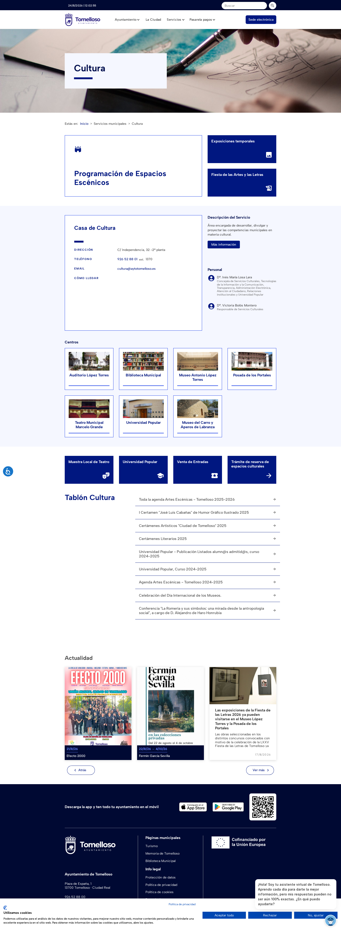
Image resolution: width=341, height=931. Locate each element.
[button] (127, 19)
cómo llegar (86, 278)
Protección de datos (160, 877)
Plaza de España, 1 (78, 884)
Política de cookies (159, 892)
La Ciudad (153, 20)
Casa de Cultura (95, 227)
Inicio (84, 124)
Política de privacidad (161, 885)
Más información (223, 245)
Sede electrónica (260, 20)
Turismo (151, 846)
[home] (82, 19)
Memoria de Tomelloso (162, 853)
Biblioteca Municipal (160, 861)
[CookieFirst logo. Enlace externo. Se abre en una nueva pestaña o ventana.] (5, 908)
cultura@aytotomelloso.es (136, 269)
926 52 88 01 (127, 259)
